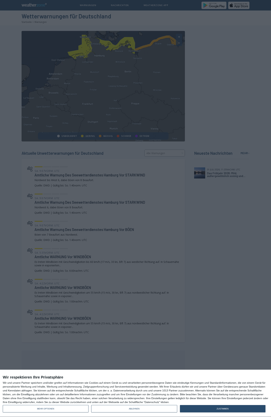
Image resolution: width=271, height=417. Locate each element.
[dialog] (135, 393)
